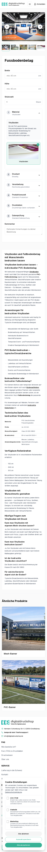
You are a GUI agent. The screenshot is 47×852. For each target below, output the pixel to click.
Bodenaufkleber (32, 387)
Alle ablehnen (23, 834)
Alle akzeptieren (23, 845)
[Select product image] (6, 47)
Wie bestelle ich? (8, 747)
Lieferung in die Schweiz (11, 770)
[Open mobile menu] (29, 4)
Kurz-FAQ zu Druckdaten (12, 751)
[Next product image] (40, 26)
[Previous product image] (7, 26)
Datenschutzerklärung (13, 792)
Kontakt (4, 774)
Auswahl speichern (23, 839)
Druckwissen (7, 755)
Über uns (5, 759)
